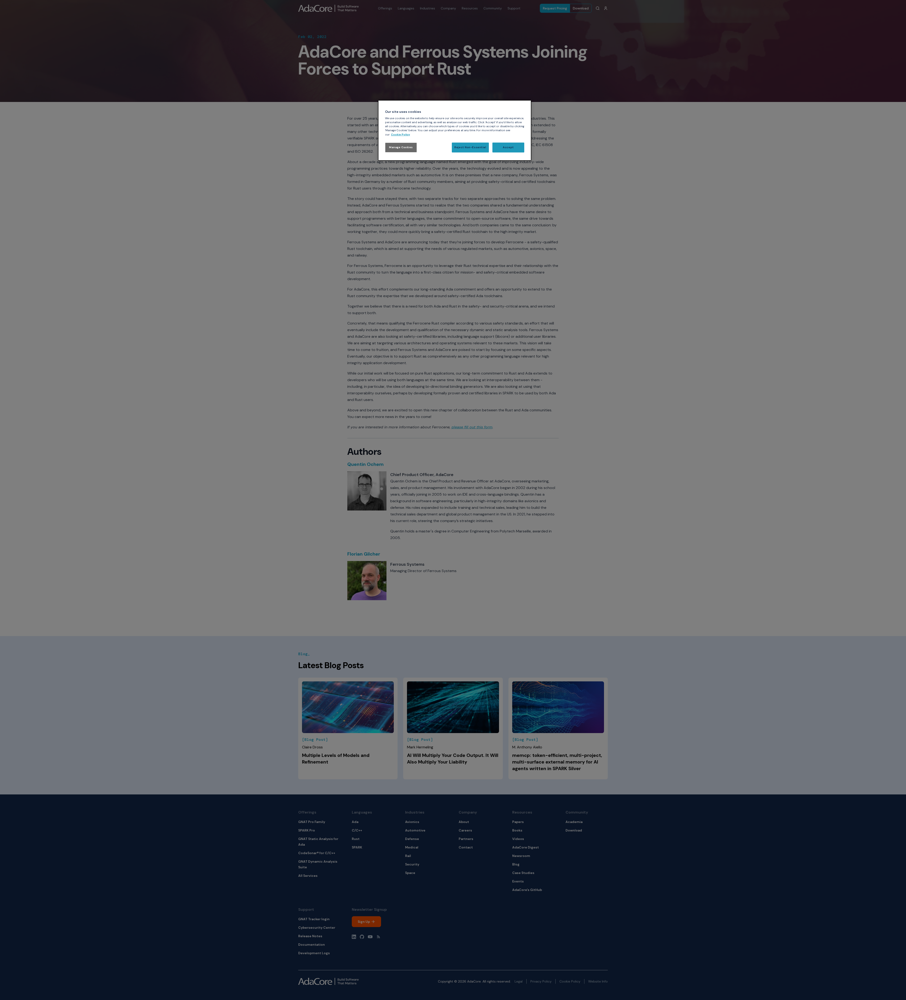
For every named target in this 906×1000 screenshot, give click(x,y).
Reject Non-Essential (470, 147)
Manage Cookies (401, 147)
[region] (454, 130)
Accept (508, 147)
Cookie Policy (400, 134)
